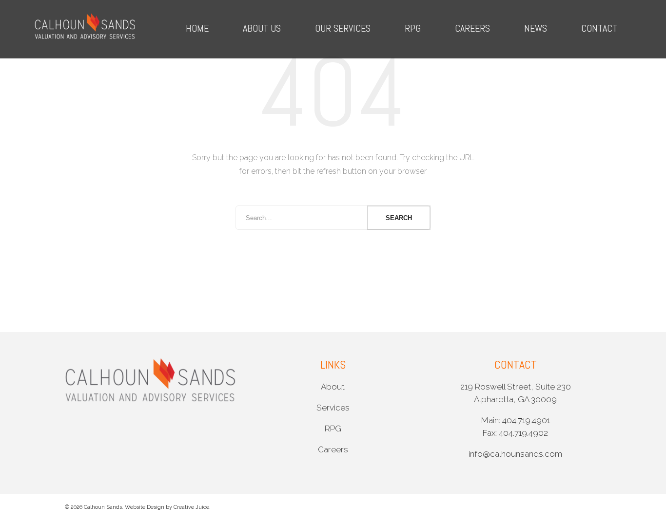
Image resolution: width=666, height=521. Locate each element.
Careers (472, 28)
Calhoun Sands (103, 507)
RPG (413, 28)
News (535, 28)
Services (333, 407)
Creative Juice (191, 507)
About (333, 386)
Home (197, 28)
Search (399, 218)
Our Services (343, 28)
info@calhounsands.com (515, 454)
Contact (599, 28)
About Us (262, 28)
